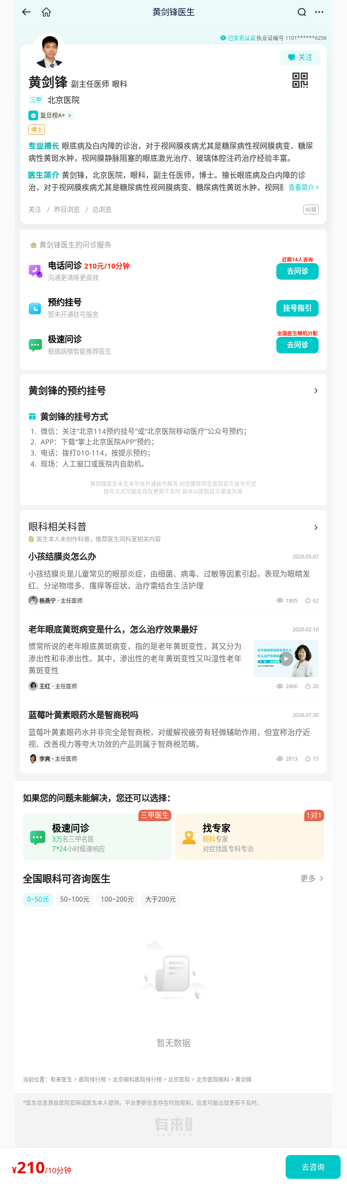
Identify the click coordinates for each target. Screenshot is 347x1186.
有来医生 (61, 1079)
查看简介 (301, 187)
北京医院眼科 (212, 1079)
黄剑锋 (243, 1079)
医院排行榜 (92, 1079)
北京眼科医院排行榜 (137, 1079)
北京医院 (179, 1079)
